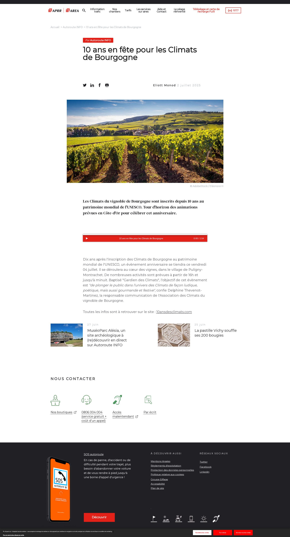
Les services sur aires (143, 10)
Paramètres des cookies (202, 533)
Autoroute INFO (73, 27)
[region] (145, 533)
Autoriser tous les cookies (243, 533)
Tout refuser (222, 533)
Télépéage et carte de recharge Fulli (206, 10)
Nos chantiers (114, 10)
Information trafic (97, 10)
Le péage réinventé (179, 10)
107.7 (235, 10)
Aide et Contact (161, 10)
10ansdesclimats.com (174, 312)
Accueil (55, 27)
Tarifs (128, 10)
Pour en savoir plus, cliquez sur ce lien (13, 535)
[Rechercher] (84, 10)
